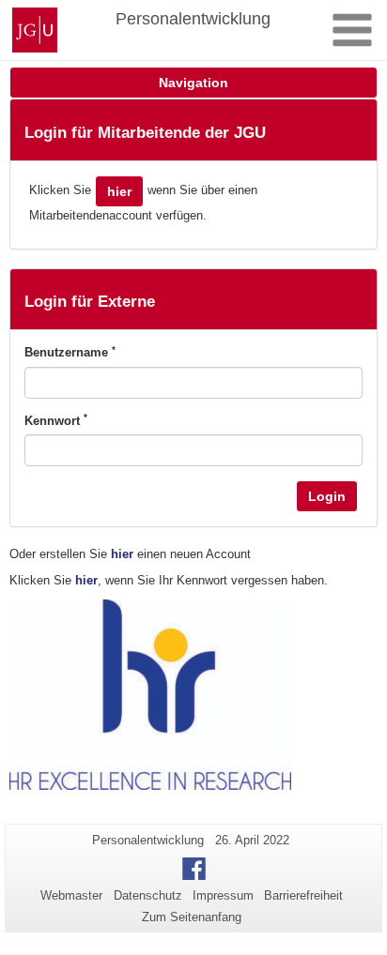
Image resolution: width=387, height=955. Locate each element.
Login (327, 496)
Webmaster (71, 895)
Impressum (223, 895)
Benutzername (70, 351)
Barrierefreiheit (303, 895)
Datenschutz (148, 895)
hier (119, 191)
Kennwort (55, 420)
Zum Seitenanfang (191, 917)
